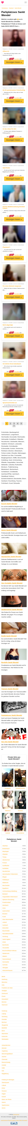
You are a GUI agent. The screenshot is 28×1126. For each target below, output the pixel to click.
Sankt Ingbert (6, 939)
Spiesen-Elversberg (8, 899)
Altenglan (5, 967)
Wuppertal (5, 1025)
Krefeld (4, 1065)
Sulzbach (5, 925)
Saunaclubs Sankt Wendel (11, 556)
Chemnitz (4, 1059)
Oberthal (5, 846)
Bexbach (5, 894)
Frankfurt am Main (7, 988)
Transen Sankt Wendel (9, 689)
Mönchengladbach (7, 1054)
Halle (3, 1068)
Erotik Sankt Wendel (9, 636)
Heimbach (5, 905)
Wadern (4, 956)
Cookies (17, 1120)
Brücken (4, 914)
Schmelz (5, 965)
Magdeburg (5, 1073)
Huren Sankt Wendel (9, 530)
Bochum (4, 1022)
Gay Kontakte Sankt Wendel (11, 583)
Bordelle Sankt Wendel (10, 662)
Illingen (4, 877)
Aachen (4, 1056)
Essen (3, 996)
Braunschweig (6, 1062)
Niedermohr (5, 953)
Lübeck (4, 1085)
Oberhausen (5, 1082)
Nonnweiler (5, 962)
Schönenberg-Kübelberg (9, 891)
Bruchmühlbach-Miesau (9, 950)
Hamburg (4, 979)
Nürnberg (4, 1016)
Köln (3, 985)
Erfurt (3, 1088)
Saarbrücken (5, 1105)
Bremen (4, 1002)
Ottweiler (5, 854)
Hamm (4, 1102)
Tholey (4, 857)
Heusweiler (5, 948)
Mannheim (5, 1033)
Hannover (5, 1005)
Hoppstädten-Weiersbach (10, 896)
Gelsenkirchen (6, 1045)
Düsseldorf (5, 999)
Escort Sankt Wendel (9, 503)
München (4, 982)
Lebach (4, 922)
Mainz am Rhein (6, 1099)
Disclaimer (25, 1120)
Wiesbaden (5, 1039)
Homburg (5, 936)
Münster (4, 1048)
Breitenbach (6, 848)
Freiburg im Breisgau (8, 1079)
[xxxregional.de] (2, 3)
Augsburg (4, 1051)
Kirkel (4, 942)
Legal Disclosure (4, 1120)
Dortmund (5, 993)
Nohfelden (5, 868)
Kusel (4, 916)
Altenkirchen (6, 860)
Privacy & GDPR (11, 1120)
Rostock (4, 1091)
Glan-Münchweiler (7, 919)
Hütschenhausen (7, 970)
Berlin (3, 976)
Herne (3, 1108)
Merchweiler (6, 885)
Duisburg (4, 1011)
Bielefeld (4, 1028)
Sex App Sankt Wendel (10, 742)
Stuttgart (4, 990)
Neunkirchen (6, 871)
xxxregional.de (16, 1114)
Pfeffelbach (5, 880)
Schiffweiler (5, 865)
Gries (4, 908)
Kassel (4, 1096)
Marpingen (5, 851)
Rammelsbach (6, 959)
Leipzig (4, 1013)
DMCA (21, 1120)
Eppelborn (5, 888)
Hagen (4, 1094)
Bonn (3, 1031)
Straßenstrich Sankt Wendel (11, 609)
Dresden (4, 1019)
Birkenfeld (5, 928)
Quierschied (6, 911)
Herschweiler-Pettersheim (10, 874)
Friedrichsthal (6, 902)
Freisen (4, 862)
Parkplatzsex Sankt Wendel (11, 715)
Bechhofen (5, 945)
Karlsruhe (4, 1036)
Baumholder (6, 931)
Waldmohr (5, 882)
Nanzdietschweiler (7, 933)
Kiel (3, 1071)
